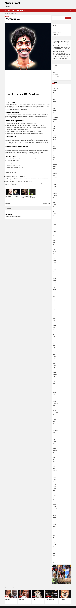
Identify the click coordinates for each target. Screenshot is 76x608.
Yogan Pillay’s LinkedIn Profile (13, 163)
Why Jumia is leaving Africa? (61, 58)
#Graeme (54, 269)
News (9, 10)
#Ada (54, 97)
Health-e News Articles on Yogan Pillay (15, 167)
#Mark (54, 354)
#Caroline (54, 184)
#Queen (54, 441)
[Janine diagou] (24, 594)
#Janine (54, 300)
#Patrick (54, 419)
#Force (54, 258)
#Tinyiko (54, 495)
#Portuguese (55, 430)
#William (54, 524)
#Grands (54, 271)
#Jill (53, 307)
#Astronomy (55, 153)
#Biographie (55, 173)
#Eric (54, 244)
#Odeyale (54, 401)
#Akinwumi (55, 119)
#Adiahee (54, 103)
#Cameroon (55, 177)
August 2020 (55, 72)
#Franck (54, 260)
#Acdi (54, 94)
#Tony (54, 497)
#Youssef (54, 531)
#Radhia (54, 448)
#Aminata (54, 139)
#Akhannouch (55, 117)
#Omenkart (55, 408)
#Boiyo (54, 175)
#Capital (54, 179)
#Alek (54, 123)
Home (6, 10)
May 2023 (54, 67)
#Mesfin (54, 365)
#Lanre (54, 334)
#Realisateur (55, 450)
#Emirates (55, 238)
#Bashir (54, 161)
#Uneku (54, 504)
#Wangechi (55, 519)
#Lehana (54, 338)
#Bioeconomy (55, 170)
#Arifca (54, 146)
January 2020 (55, 74)
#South (54, 468)
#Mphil (54, 383)
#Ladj (54, 331)
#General (54, 264)
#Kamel (54, 318)
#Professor (55, 437)
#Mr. (53, 385)
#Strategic (55, 470)
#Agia (54, 112)
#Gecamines (55, 262)
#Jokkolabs (55, 314)
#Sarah (54, 463)
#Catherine (55, 186)
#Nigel (54, 394)
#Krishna (54, 325)
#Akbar (54, 115)
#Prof (54, 432)
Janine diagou (55, 27)
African (54, 546)
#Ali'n (54, 130)
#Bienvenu (55, 164)
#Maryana (55, 356)
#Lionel (54, 340)
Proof (54, 560)
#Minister (54, 369)
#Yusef (54, 533)
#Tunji (54, 501)
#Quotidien (55, 446)
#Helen (54, 287)
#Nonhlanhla (55, 396)
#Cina (54, 202)
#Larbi (54, 336)
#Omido (54, 410)
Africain (54, 544)
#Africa (54, 108)
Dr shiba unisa (55, 34)
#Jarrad (54, 302)
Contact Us (22, 10)
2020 (54, 539)
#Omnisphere (55, 412)
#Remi (54, 452)
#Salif (54, 461)
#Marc (54, 349)
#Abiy (54, 92)
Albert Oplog (8, 21)
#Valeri (54, 510)
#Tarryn (54, 479)
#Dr (53, 233)
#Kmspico (54, 323)
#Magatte (54, 345)
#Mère (54, 363)
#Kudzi (54, 327)
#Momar (54, 378)
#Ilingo (54, 296)
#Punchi (54, 439)
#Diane (54, 229)
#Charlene (55, 193)
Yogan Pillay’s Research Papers (13, 165)
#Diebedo (54, 231)
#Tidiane (54, 490)
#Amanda (54, 137)
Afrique (54, 548)
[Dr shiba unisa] (65, 594)
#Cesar (54, 191)
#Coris (54, 211)
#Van (54, 513)
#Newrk (54, 392)
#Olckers (54, 405)
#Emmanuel (55, 240)
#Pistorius (55, 428)
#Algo (54, 128)
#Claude (54, 204)
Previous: (7, 202)
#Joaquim (54, 311)
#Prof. (54, 434)
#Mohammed (55, 376)
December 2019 (56, 76)
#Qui (54, 443)
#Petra (54, 423)
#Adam (54, 99)
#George (54, 267)
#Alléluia (54, 135)
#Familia (54, 246)
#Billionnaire (55, 168)
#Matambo (55, 358)
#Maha (54, 347)
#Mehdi (54, 361)
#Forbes (54, 255)
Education (17, 10)
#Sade (54, 459)
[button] (70, 10)
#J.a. (53, 298)
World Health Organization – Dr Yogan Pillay (15, 176)
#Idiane (54, 291)
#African (54, 110)
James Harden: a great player (64, 54)
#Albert (54, 121)
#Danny (54, 220)
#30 (53, 85)
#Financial (55, 253)
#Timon (54, 492)
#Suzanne (54, 472)
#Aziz (54, 159)
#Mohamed (55, 374)
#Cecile (54, 188)
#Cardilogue (55, 182)
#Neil (54, 390)
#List (54, 343)
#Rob (54, 457)
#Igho (54, 293)
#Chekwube (55, 195)
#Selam (54, 466)
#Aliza (54, 132)
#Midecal (54, 367)
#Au (53, 155)
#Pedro (54, 421)
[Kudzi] (38, 594)
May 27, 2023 (14, 21)
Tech (13, 10)
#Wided (54, 522)
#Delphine (55, 224)
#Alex (54, 126)
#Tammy (54, 477)
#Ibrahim (54, 289)
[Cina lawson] (11, 594)
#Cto (54, 215)
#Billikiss (54, 166)
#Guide (54, 276)
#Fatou (54, 249)
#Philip (54, 425)
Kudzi (54, 29)
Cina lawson (55, 25)
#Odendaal (55, 399)
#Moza (54, 381)
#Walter (54, 517)
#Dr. (53, 235)
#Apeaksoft (55, 144)
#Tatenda (54, 481)
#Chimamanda (55, 197)
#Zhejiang (54, 537)
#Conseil (54, 208)
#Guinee (54, 278)
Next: (46, 202)
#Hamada (54, 280)
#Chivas (54, 200)
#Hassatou (55, 282)
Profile (54, 557)
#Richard (54, 454)
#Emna (54, 242)
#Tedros (54, 486)
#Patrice (54, 416)
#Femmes (54, 251)
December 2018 (56, 78)
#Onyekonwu (55, 414)
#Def (53, 222)
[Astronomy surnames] (51, 594)
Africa (54, 542)
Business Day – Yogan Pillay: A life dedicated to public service (18, 181)
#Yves (54, 535)
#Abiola (54, 90)
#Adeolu (54, 101)
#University (55, 508)
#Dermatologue (56, 226)
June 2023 (55, 65)
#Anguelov (55, 141)
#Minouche (55, 372)
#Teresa (54, 488)
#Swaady (54, 475)
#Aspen (54, 150)
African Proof (12, 3)
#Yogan (7, 16)
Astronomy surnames (57, 32)
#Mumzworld (55, 387)
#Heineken (55, 284)
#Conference (55, 206)
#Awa (54, 157)
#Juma (54, 316)
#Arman (54, 148)
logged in (12, 216)
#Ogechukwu (55, 403)
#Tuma (54, 499)
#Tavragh (54, 484)
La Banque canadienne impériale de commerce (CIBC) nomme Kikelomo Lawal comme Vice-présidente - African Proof (61, 43)
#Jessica (54, 305)
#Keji (54, 320)
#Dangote (54, 217)
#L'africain (55, 329)
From (54, 553)
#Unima (54, 506)
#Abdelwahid (55, 88)
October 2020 (55, 69)
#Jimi (54, 309)
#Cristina (54, 213)
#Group (54, 273)
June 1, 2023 (13, 601)
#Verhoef (54, 515)
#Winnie (54, 526)
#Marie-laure (55, 352)
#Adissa (54, 106)
